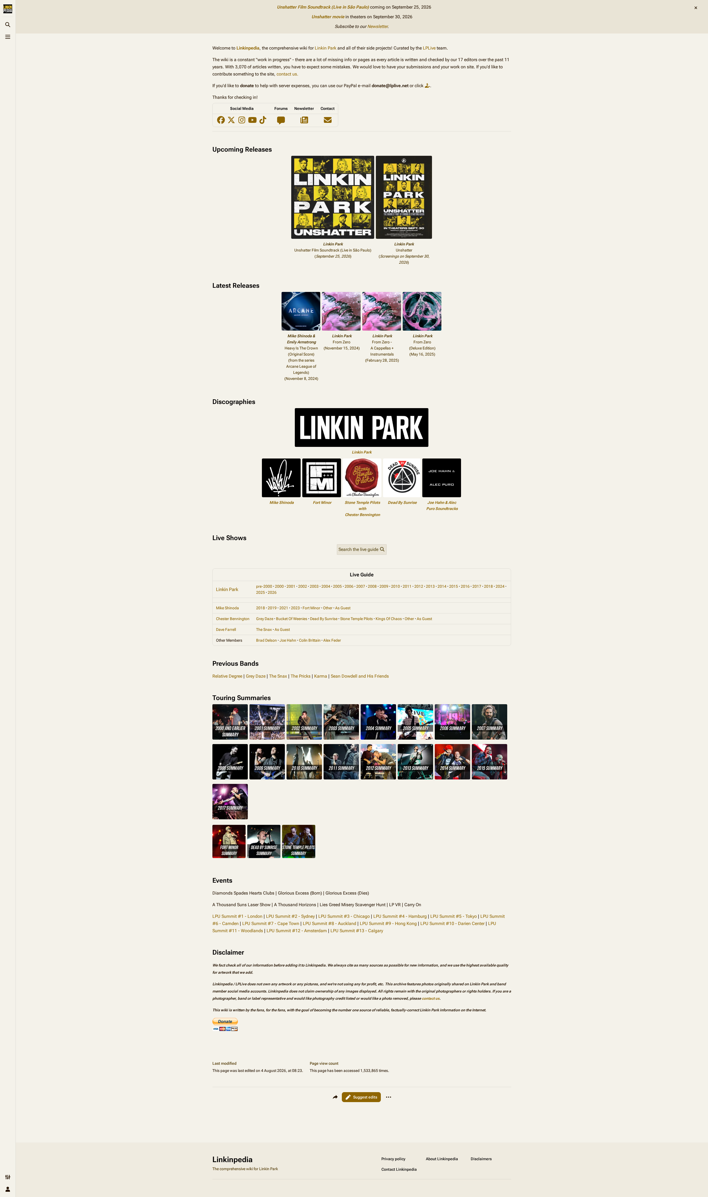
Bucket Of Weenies (291, 618)
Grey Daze (264, 618)
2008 (372, 586)
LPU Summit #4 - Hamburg (400, 916)
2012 (418, 586)
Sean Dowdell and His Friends (360, 676)
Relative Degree (227, 676)
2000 (279, 586)
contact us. (287, 74)
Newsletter (377, 26)
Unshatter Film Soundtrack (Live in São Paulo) (323, 7)
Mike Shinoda (281, 502)
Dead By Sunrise (402, 502)
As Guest (342, 608)
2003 (314, 586)
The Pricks (301, 676)
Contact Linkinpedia (399, 1169)
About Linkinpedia (442, 1159)
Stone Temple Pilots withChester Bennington (362, 508)
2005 (337, 586)
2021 (283, 608)
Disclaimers (481, 1159)
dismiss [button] (696, 7)
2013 (430, 586)
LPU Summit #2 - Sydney (290, 916)
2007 (360, 586)
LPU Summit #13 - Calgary (356, 930)
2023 (295, 608)
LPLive (429, 48)
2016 (465, 586)
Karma (320, 676)
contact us (430, 998)
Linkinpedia (247, 48)
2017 (476, 586)
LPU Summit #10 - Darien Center (452, 923)
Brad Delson (266, 640)
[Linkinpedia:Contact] (327, 121)
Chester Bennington (232, 618)
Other (327, 608)
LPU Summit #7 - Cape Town (270, 923)
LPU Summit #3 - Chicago (344, 916)
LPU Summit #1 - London (237, 916)
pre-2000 (264, 586)
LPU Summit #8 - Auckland (329, 923)
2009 (383, 586)
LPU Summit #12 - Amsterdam (297, 930)
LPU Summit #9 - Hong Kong (388, 923)
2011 (407, 586)
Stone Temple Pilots (356, 618)
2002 (302, 586)
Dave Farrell (226, 629)
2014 (442, 586)
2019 (272, 608)
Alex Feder (332, 640)
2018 (488, 586)
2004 (325, 586)
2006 (349, 586)
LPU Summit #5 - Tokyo (453, 916)
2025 (260, 592)
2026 (272, 592)
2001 (291, 586)
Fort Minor (322, 502)
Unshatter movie (327, 16)
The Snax (264, 629)
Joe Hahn (288, 640)
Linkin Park (325, 48)
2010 (395, 586)
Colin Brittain (310, 640)
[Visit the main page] (7, 8)
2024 (500, 586)
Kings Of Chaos (389, 618)
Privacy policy (393, 1159)
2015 (453, 586)
